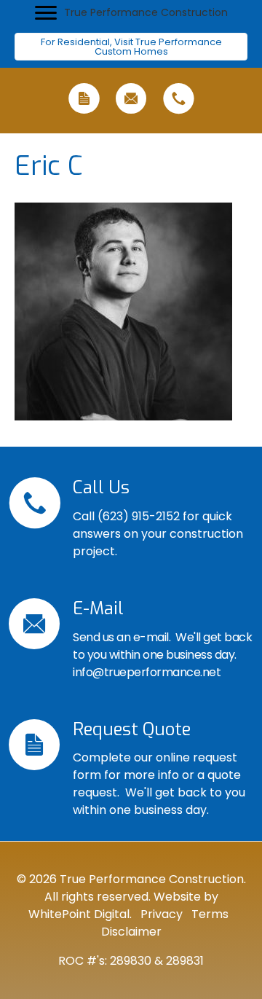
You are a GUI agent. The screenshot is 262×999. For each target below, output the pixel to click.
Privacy (160, 914)
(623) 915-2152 (139, 516)
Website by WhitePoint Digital (123, 905)
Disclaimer (131, 931)
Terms (208, 914)
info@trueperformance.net (147, 672)
